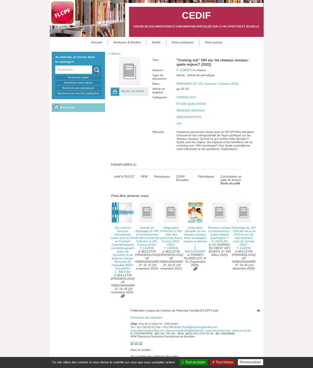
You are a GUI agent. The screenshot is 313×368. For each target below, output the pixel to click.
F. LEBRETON (186, 70)
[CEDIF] (62, 12)
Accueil (96, 42)
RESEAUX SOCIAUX (190, 110)
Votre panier (213, 42)
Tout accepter (194, 362)
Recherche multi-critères (78, 82)
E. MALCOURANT (195, 249)
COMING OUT (186, 97)
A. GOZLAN (220, 241)
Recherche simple (78, 77)
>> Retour (114, 53)
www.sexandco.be (218, 330)
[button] (115, 91)
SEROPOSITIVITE (189, 117)
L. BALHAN (122, 272)
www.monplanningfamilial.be (185, 330)
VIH (179, 123)
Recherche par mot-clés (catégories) (78, 93)
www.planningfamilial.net (147, 330)
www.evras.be (241, 330)
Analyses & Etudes (127, 42)
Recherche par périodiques (78, 88)
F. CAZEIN (147, 248)
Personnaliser (250, 362)
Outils (156, 42)
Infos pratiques (183, 42)
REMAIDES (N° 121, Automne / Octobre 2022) (208, 83)
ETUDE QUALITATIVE (191, 104)
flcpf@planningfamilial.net (200, 327)
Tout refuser (224, 362)
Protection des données (146, 317)
